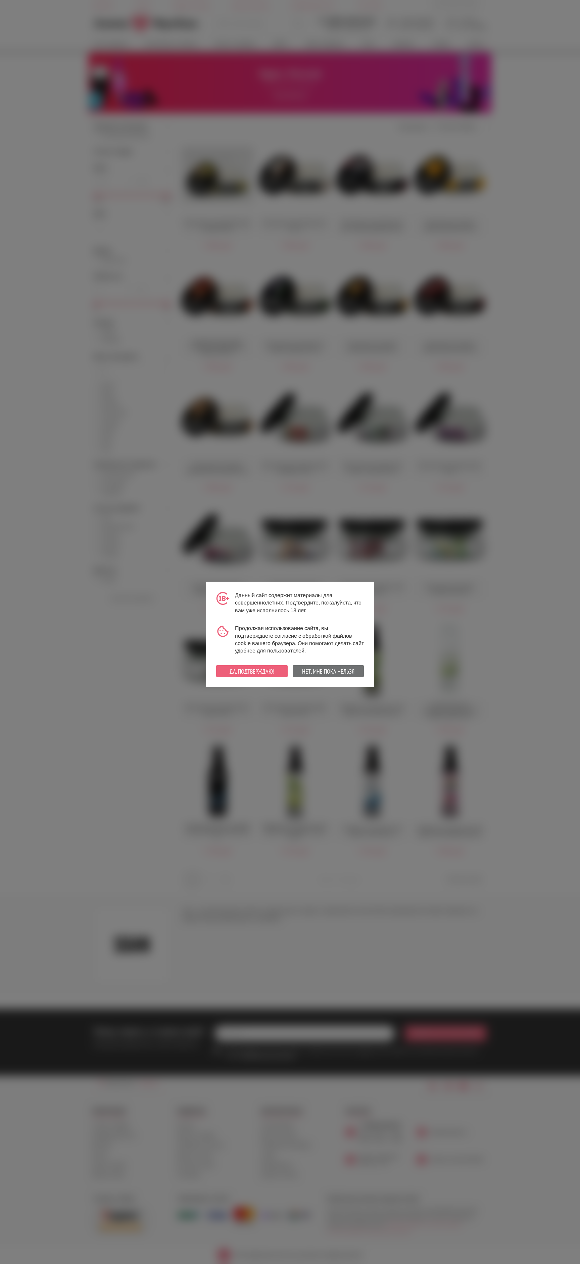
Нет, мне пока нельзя (328, 671)
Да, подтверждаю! (252, 671)
